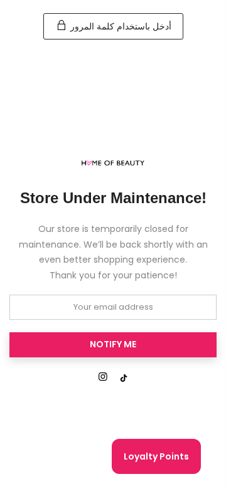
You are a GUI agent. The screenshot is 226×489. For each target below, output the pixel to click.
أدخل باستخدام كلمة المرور (119, 26)
